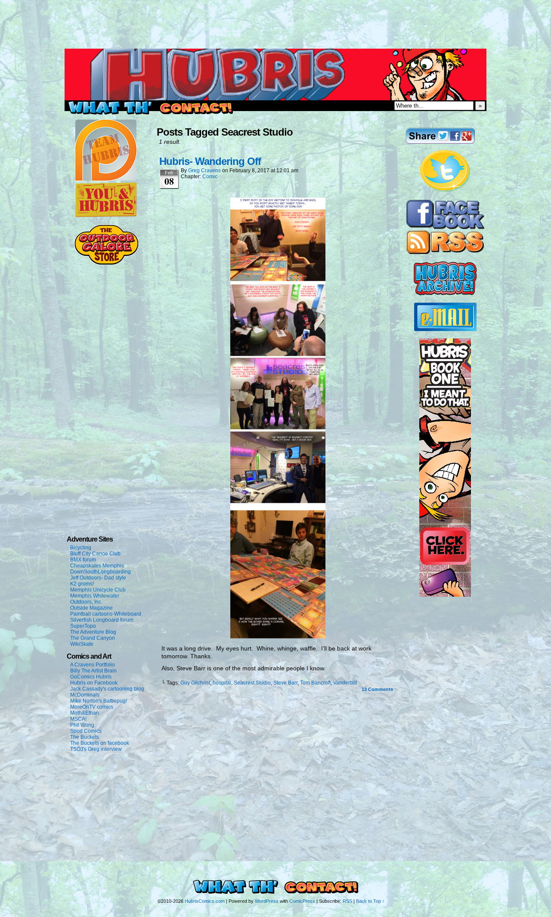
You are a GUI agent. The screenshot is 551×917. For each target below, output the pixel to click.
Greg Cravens (204, 170)
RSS (347, 901)
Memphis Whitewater (94, 596)
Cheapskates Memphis (97, 566)
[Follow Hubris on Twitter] (445, 191)
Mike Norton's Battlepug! (98, 701)
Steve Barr (285, 683)
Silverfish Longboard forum (101, 620)
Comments (377, 689)
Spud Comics (86, 731)
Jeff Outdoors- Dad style (98, 578)
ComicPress (302, 901)
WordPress (267, 901)
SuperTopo (83, 626)
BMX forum (83, 560)
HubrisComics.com (205, 901)
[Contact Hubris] (445, 227)
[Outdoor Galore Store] (106, 263)
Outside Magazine (91, 608)
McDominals (84, 695)
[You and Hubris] (105, 215)
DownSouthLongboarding (100, 572)
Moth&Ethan (84, 713)
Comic (209, 176)
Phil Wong (82, 725)
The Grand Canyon (92, 638)
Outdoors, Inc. (86, 602)
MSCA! (78, 719)
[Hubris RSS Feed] (445, 252)
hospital (222, 683)
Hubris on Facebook (94, 683)
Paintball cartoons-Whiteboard (105, 614)
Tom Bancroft (315, 683)
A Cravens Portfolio (92, 665)
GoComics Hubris (90, 677)
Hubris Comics (275, 74)
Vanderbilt (345, 683)
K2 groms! (82, 584)
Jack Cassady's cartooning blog (107, 689)
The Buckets (84, 737)
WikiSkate (81, 644)
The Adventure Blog (93, 632)
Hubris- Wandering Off (210, 161)
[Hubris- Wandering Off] (277, 636)
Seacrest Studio (252, 683)
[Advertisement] (275, 19)
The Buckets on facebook (99, 743)
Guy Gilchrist (195, 683)
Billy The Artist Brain (93, 671)
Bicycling (80, 548)
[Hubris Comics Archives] (445, 294)
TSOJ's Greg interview (96, 749)
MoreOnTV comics (91, 707)
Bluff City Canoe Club (95, 554)
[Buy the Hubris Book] (445, 595)
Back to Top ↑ (370, 901)
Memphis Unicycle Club (98, 590)
